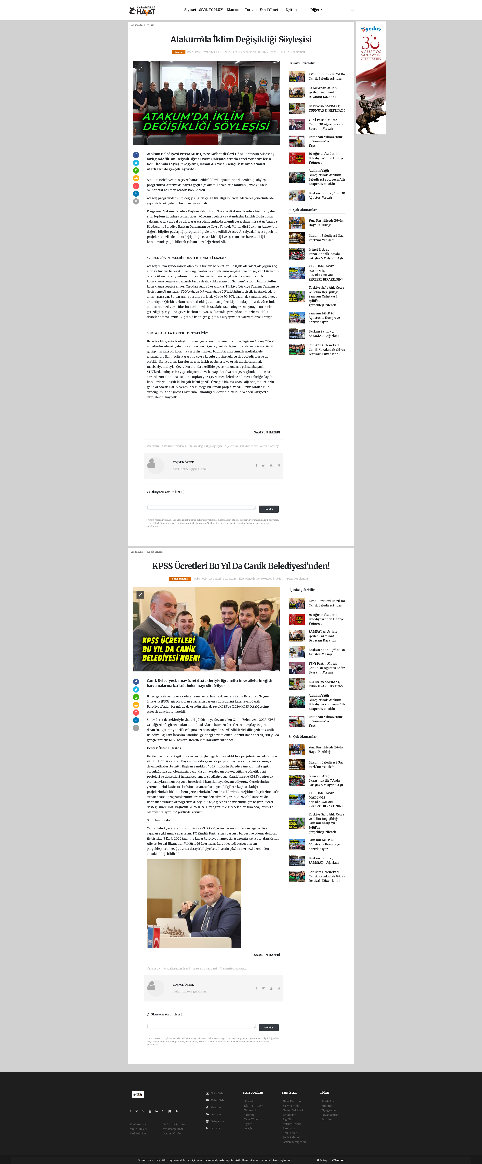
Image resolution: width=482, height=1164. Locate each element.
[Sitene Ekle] (178, 1111)
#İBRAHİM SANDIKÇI (233, 968)
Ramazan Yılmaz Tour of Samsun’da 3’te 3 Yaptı (325, 141)
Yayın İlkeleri (138, 1129)
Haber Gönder (172, 1133)
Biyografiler (329, 1110)
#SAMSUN (153, 968)
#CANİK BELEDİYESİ (176, 968)
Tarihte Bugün (292, 1124)
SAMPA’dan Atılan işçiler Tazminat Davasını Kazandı (323, 92)
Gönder (268, 509)
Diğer (315, 10)
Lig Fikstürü (290, 1119)
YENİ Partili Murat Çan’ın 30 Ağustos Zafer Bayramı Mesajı (327, 124)
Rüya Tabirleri (330, 1115)
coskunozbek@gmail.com (190, 469)
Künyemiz (217, 1121)
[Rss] (164, 1111)
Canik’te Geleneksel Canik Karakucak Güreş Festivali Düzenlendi (327, 349)
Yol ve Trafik (291, 1106)
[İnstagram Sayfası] (144, 1111)
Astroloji (326, 1119)
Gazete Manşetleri (294, 1142)
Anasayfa (137, 25)
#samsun (153, 446)
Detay (323, 1160)
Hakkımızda (138, 1124)
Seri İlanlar (290, 1133)
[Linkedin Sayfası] (158, 1111)
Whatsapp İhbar (173, 1129)
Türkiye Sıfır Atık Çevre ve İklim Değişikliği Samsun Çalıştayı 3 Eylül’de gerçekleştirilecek (326, 296)
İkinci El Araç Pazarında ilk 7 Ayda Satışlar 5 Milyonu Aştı (326, 254)
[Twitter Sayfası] (138, 1111)
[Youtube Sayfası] (151, 1111)
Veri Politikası (138, 1133)
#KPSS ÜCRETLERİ (204, 968)
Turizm (251, 10)
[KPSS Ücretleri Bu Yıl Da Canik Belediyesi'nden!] (206, 629)
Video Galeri (218, 1100)
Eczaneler (289, 1115)
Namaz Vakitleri (293, 1110)
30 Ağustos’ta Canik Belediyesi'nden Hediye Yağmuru (326, 158)
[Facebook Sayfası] (132, 1111)
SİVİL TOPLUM (211, 10)
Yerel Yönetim (271, 10)
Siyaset (190, 10)
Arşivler (216, 1114)
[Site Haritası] (171, 1111)
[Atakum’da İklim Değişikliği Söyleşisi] (206, 102)
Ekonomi (234, 10)
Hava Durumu (292, 1101)
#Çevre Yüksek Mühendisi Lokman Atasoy (252, 446)
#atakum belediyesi (174, 446)
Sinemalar (289, 1128)
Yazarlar (215, 1107)
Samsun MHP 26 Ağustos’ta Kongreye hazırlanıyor (324, 318)
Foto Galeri (218, 1093)
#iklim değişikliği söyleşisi (205, 446)
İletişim (215, 1128)
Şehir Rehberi (291, 1137)
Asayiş (248, 1128)
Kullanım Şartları (174, 1124)
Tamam (339, 1160)
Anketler (327, 1106)
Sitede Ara (327, 1101)
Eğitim (291, 10)
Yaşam (150, 25)
